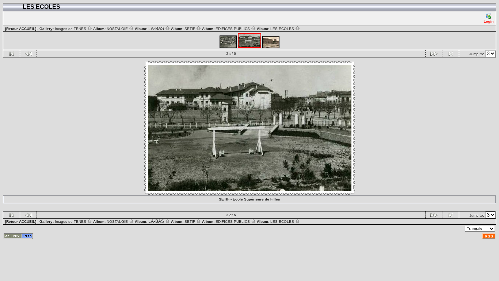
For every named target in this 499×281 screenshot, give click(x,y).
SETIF (190, 29)
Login (489, 21)
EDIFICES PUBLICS (233, 29)
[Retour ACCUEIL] (20, 29)
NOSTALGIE (118, 29)
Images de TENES (71, 29)
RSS (489, 236)
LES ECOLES (282, 29)
